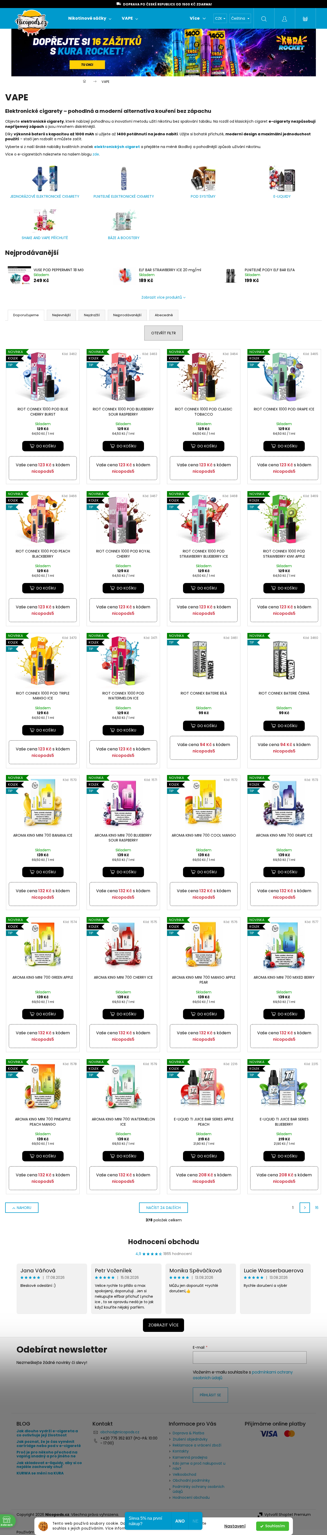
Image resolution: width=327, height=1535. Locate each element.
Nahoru (24, 1207)
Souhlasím (275, 1526)
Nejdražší (92, 315)
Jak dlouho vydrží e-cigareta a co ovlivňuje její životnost (47, 1433)
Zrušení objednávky (190, 1439)
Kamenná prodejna (190, 1457)
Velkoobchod (184, 1474)
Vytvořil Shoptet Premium (287, 1514)
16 (316, 1207)
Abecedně (164, 315)
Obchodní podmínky (191, 1480)
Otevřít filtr (163, 333)
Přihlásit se (210, 1395)
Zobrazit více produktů (161, 297)
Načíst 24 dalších (163, 1207)
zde (96, 154)
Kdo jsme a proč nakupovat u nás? (199, 1466)
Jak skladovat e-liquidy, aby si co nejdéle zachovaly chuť (49, 1465)
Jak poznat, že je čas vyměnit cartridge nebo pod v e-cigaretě (49, 1444)
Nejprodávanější (127, 315)
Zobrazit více (163, 1325)
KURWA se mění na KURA (40, 1473)
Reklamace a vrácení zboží (197, 1445)
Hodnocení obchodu (163, 1241)
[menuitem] (90, 18)
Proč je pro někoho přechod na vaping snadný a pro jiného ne (47, 1454)
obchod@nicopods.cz (119, 1432)
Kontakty (181, 1451)
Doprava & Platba (188, 1433)
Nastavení (235, 1526)
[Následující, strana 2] (305, 1207)
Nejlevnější (61, 315)
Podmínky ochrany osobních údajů (198, 1489)
